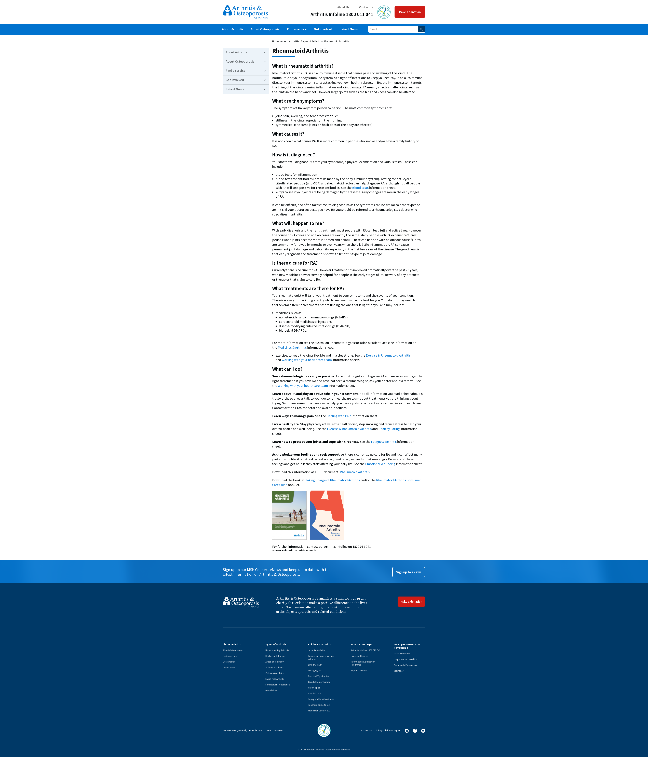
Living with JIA (315, 664)
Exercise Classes (359, 655)
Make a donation (410, 12)
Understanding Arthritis (277, 650)
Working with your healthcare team (307, 360)
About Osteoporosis (265, 29)
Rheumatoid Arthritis (355, 472)
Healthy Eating (389, 429)
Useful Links (271, 690)
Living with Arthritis (275, 678)
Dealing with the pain (275, 655)
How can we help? (361, 644)
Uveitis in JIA (314, 693)
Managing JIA (314, 670)
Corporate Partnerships (405, 659)
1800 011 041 (365, 730)
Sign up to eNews (408, 572)
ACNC (384, 12)
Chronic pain (314, 687)
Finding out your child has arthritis (321, 657)
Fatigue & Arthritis (384, 441)
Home (275, 41)
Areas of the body (274, 661)
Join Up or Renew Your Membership (407, 646)
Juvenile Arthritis (316, 650)
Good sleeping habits (319, 681)
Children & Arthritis (274, 673)
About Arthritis (232, 29)
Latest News (349, 29)
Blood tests (360, 187)
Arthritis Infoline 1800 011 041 (341, 15)
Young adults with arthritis (321, 699)
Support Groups (359, 670)
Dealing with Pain (339, 416)
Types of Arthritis (311, 41)
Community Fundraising (405, 665)
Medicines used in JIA (319, 710)
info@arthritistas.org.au (388, 730)
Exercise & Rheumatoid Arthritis (388, 355)
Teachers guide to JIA (319, 704)
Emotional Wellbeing (380, 464)
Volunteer (398, 670)
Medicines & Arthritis (292, 347)
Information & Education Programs (363, 663)
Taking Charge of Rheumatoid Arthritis (332, 480)
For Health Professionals (277, 684)
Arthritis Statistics (274, 667)
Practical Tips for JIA (318, 676)
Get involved (323, 29)
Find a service (296, 29)
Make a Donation (402, 653)
